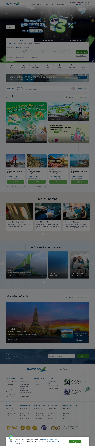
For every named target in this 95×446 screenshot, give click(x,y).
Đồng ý (75, 442)
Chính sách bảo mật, (48, 439)
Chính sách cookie (54, 441)
